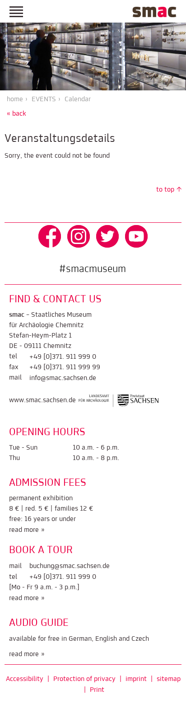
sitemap (169, 679)
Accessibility (24, 679)
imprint (136, 679)
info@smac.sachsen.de (62, 378)
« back (16, 113)
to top (165, 189)
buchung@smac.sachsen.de (69, 566)
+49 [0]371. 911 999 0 (62, 357)
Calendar (78, 99)
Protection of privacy (84, 679)
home (15, 99)
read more (24, 530)
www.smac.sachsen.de (42, 400)
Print (97, 690)
